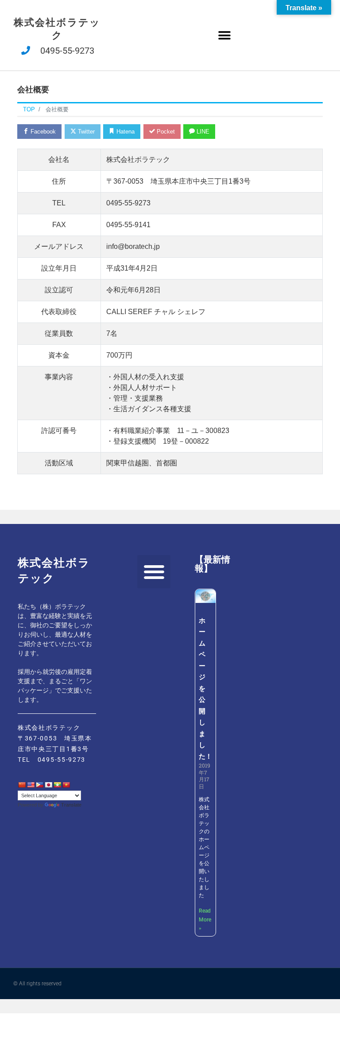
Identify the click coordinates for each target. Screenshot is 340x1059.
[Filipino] (39, 784)
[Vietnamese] (66, 784)
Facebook (42, 131)
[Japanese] (48, 784)
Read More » (205, 919)
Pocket (165, 131)
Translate (71, 804)
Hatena (125, 131)
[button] (225, 35)
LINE (202, 131)
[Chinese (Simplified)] (22, 784)
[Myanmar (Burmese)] (57, 784)
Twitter (85, 131)
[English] (31, 784)
